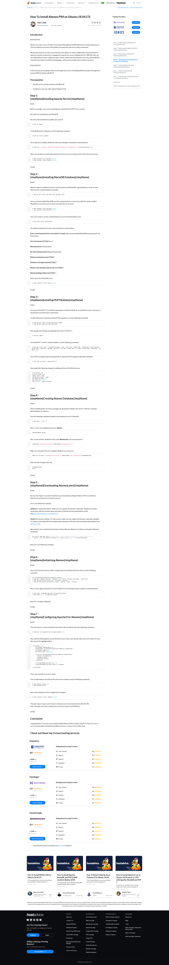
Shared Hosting (90, 927)
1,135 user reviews (37, 826)
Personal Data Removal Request (73, 942)
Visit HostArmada (37, 838)
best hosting (61, 846)
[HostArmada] (37, 819)
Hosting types (49, 3)
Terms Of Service (71, 950)
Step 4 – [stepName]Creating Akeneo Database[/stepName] (125, 60)
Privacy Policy (70, 947)
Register (33, 935)
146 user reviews (37, 754)
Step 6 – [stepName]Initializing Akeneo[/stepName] (122, 71)
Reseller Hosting (91, 948)
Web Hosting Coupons (112, 917)
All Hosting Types (91, 917)
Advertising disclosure (136, 7)
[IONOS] (119, 32)
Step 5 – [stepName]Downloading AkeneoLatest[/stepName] (123, 66)
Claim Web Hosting (72, 934)
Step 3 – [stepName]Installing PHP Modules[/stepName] (123, 54)
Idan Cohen (41, 23)
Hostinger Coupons (111, 927)
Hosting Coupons (96, 3)
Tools (127, 924)
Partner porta (35, 524)
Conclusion (116, 82)
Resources (81, 3)
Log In (47, 935)
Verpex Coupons (111, 934)
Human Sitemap (71, 924)
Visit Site (136, 22)
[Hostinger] (37, 783)
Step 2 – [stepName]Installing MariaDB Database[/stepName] (125, 49)
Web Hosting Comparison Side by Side (133, 928)
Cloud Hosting (90, 941)
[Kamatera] (37, 747)
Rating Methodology (123, 7)
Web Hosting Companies (133, 936)
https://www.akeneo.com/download (45, 514)
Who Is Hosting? (130, 933)
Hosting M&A (39, 951)
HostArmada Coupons (112, 924)
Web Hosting (90, 920)
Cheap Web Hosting (92, 931)
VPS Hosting (90, 934)
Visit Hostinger (37, 802)
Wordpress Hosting (92, 924)
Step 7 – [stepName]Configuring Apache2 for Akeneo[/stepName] (125, 77)
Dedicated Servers (91, 945)
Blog (126, 920)
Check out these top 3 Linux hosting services (126, 86)
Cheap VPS (89, 938)
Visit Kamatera (37, 767)
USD (139, 3)
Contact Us (69, 920)
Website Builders (91, 952)
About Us (69, 917)
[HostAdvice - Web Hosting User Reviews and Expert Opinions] (34, 2)
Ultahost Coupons (111, 931)
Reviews (59, 3)
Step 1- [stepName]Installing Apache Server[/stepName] (124, 43)
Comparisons (70, 3)
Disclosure (69, 938)
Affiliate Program (71, 927)
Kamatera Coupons (111, 920)
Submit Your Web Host (73, 931)
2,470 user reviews (37, 790)
